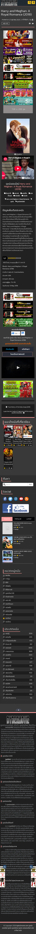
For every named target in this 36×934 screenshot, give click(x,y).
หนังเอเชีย (9, 614)
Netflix (8, 575)
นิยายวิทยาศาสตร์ (11, 687)
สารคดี (8, 658)
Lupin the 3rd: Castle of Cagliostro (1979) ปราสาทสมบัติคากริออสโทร (18, 412)
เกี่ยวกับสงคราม (11, 698)
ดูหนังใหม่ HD (10, 593)
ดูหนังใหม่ (8, 759)
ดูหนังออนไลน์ (21, 201)
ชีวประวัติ (8, 193)
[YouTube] (21, 499)
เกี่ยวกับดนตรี (10, 676)
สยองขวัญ (9, 673)
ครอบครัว (9, 662)
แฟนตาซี (8, 666)
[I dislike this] (23, 333)
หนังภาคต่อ (9, 611)
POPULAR (18, 519)
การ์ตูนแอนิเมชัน (11, 640)
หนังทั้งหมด (9, 604)
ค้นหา (30, 484)
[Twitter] (10, 499)
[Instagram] (16, 499)
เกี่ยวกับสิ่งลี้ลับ (10, 680)
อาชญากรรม (10, 651)
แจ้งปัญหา (26, 349)
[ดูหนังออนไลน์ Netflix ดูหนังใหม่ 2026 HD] (9, 4)
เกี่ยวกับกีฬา (10, 690)
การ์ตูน (8, 579)
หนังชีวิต (24, 193)
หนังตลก (8, 648)
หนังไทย (8, 622)
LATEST (29, 519)
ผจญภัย (8, 637)
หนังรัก (25, 195)
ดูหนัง (12, 338)
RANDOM (7, 519)
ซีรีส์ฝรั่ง (8, 586)
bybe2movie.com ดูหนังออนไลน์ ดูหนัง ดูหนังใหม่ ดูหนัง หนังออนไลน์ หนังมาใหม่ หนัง (18, 928)
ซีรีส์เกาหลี (9, 589)
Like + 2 (17, 333)
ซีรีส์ (7, 582)
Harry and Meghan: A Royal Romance (17, 199)
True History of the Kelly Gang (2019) (19, 407)
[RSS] (27, 499)
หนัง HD (5, 23)
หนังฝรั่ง (17, 195)
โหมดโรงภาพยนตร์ (17, 354)
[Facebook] (5, 499)
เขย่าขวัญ (9, 694)
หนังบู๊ (7, 633)
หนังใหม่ (8, 618)
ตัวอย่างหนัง (10, 597)
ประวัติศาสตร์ (10, 669)
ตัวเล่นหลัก (10, 349)
